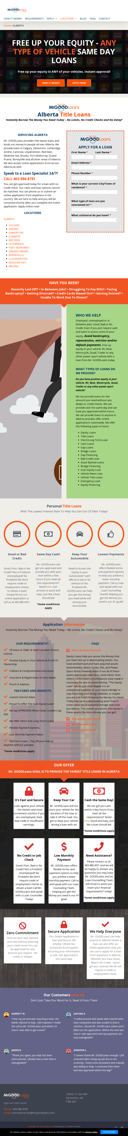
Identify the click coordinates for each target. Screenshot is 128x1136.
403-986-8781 (20, 1109)
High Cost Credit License (15, 1103)
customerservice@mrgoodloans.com (33, 1112)
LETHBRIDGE (16, 244)
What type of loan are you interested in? (88, 202)
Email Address (81, 162)
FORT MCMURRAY (19, 247)
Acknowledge (109, 1132)
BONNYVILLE (16, 255)
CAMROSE (14, 236)
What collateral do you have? (91, 215)
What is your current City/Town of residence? (93, 185)
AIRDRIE (13, 229)
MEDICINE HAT (17, 262)
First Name (79, 152)
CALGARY (14, 225)
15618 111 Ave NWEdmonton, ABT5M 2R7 (76, 1097)
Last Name (103, 152)
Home (7, 25)
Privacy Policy (59, 1126)
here (49, 586)
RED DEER (14, 240)
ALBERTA (9, 219)
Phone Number (82, 173)
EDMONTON (16, 232)
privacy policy (91, 1132)
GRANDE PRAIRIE (18, 251)
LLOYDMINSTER (18, 258)
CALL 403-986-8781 (20, 178)
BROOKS (13, 266)
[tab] (95, 650)
